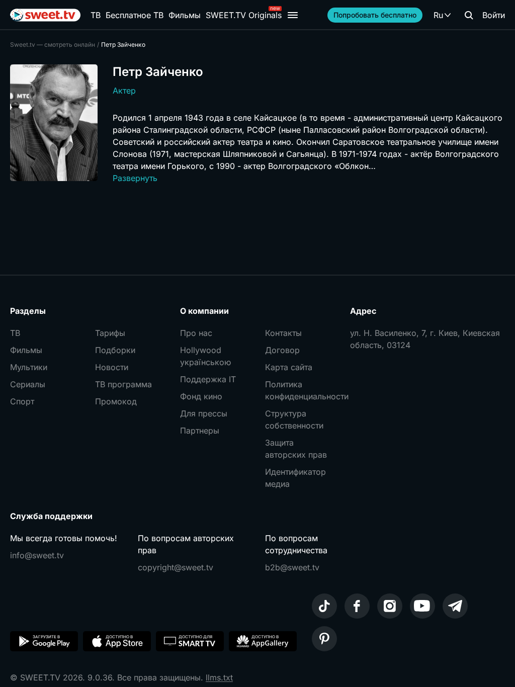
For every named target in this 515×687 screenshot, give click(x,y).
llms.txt (219, 677)
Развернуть (135, 178)
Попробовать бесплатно (374, 15)
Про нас (196, 333)
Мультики (28, 367)
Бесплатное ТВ (134, 15)
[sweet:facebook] (357, 606)
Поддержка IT (208, 379)
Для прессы (203, 413)
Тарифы (110, 333)
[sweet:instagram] (389, 606)
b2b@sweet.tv (292, 567)
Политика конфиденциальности (300, 390)
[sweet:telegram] (455, 606)
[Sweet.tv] (45, 15)
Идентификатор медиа (295, 478)
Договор (282, 350)
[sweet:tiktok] (324, 606)
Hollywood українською (205, 356)
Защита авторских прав (296, 449)
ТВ (96, 15)
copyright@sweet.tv (175, 567)
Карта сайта (288, 367)
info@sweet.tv (37, 555)
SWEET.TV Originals (244, 15)
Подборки (115, 350)
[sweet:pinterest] (324, 638)
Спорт (22, 401)
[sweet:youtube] (422, 606)
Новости (111, 367)
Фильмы (184, 15)
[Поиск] (469, 15)
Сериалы (27, 384)
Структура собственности (294, 419)
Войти (493, 15)
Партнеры (199, 430)
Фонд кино (201, 396)
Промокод (116, 401)
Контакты (283, 333)
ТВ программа (123, 384)
